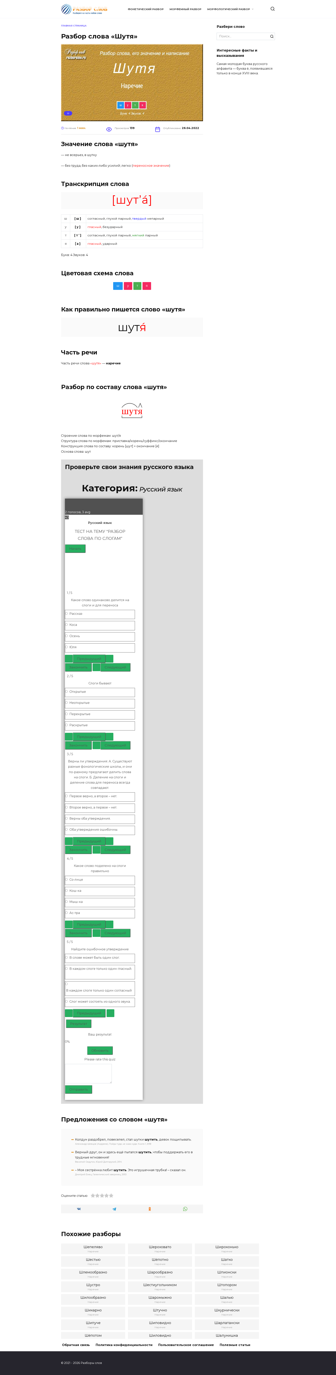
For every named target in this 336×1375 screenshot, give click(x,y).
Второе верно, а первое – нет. (93, 807)
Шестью (93, 1259)
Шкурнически (227, 1310)
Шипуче (93, 1323)
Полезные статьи (235, 1345)
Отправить (78, 1089)
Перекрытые (79, 714)
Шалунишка (227, 1335)
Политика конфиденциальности (124, 1345)
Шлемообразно (93, 1272)
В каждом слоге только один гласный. (100, 969)
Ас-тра (74, 913)
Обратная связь (76, 1345)
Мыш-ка (76, 902)
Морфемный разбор (185, 9)
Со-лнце (76, 879)
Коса (73, 625)
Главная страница (74, 25)
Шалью (227, 1297)
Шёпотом (93, 1335)
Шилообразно (93, 1297)
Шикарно (93, 1310)
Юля (73, 647)
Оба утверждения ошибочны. (93, 829)
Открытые (77, 692)
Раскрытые (78, 725)
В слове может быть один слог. (94, 957)
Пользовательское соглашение (186, 1345)
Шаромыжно (160, 1297)
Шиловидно (160, 1335)
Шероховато (160, 1247)
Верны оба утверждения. (90, 818)
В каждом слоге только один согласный (99, 990)
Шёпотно (160, 1259)
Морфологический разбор (228, 9)
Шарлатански (227, 1323)
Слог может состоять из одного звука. (99, 1001)
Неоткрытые (79, 703)
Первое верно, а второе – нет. (93, 796)
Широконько (226, 1247)
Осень (74, 636)
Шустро (93, 1285)
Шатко (227, 1259)
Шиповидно (160, 1323)
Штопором (227, 1285)
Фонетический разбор (146, 9)
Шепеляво (93, 1247)
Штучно (160, 1310)
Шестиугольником (160, 1285)
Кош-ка (75, 891)
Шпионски (226, 1272)
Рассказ (75, 614)
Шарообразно (160, 1272)
